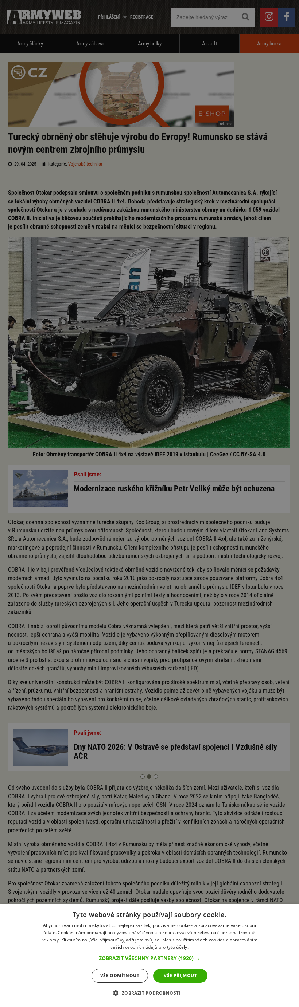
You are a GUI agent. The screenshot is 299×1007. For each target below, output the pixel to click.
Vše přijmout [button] (180, 975)
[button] (149, 958)
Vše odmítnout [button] (119, 975)
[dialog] (149, 955)
